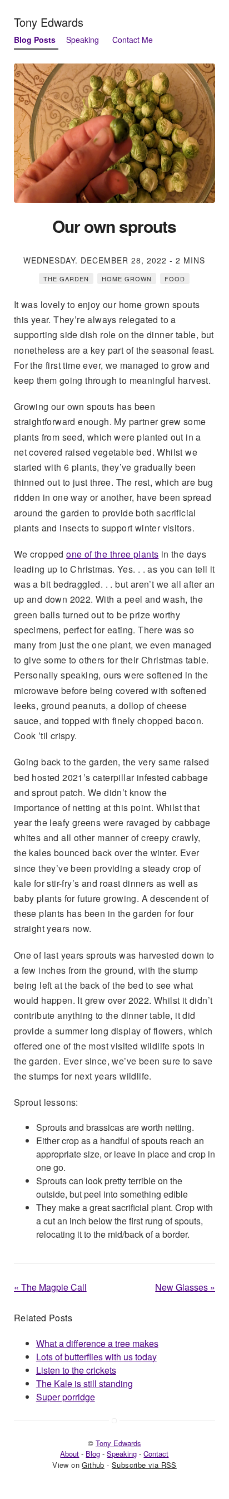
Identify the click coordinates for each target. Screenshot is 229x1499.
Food (175, 278)
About (69, 1453)
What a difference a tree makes (97, 1343)
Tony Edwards (48, 22)
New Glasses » (185, 1287)
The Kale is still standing (84, 1383)
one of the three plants (112, 554)
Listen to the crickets (76, 1370)
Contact (155, 1453)
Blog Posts (35, 39)
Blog (93, 1453)
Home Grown (127, 278)
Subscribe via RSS (144, 1464)
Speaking (82, 39)
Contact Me (132, 39)
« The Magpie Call (50, 1287)
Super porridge (65, 1396)
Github (93, 1464)
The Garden (66, 278)
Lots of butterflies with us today (96, 1356)
